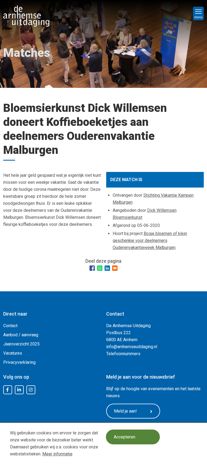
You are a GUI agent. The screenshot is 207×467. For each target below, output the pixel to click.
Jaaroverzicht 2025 (21, 344)
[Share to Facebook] (92, 268)
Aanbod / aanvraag (20, 334)
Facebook (7, 390)
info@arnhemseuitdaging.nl (131, 346)
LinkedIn (19, 390)
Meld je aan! (125, 411)
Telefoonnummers (123, 353)
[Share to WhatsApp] (99, 268)
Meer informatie (57, 453)
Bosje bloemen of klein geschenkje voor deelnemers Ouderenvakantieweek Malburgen (150, 240)
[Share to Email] (115, 268)
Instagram (31, 390)
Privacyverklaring (19, 362)
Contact (10, 325)
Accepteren (124, 437)
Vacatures (12, 353)
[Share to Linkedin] (107, 268)
